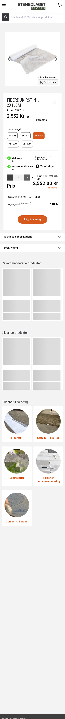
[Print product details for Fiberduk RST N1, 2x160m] (54, 102)
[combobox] (32, 17)
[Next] (55, 59)
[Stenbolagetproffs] (32, 7)
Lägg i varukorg (32, 219)
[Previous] (9, 59)
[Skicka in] (5, 17)
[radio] (12, 135)
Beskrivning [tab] (32, 248)
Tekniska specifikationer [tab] (32, 237)
